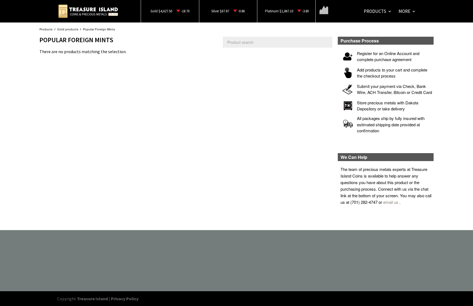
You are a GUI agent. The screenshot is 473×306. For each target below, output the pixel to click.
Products (375, 11)
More (404, 11)
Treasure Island (92, 298)
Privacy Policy (125, 298)
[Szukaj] (326, 42)
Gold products (67, 29)
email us (390, 202)
